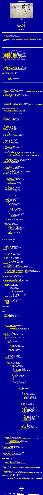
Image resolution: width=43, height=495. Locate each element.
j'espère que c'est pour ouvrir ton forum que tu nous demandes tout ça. (13, 60)
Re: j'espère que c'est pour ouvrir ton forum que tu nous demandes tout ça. (15, 61)
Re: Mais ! (26, 407)
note (6, 37)
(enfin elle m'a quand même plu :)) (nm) (12, 160)
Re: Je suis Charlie (5, 333)
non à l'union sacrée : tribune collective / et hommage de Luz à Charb (13, 272)
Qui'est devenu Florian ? (8, 166)
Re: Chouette (6, 50)
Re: (7, 174)
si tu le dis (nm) (17, 369)
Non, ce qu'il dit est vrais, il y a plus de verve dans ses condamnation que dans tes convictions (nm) (19, 472)
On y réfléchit (8, 201)
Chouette (4, 49)
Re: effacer (21, 389)
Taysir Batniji (24, 18)
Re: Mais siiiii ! (10, 226)
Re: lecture (7, 302)
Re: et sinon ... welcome (7, 240)
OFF (3, 148)
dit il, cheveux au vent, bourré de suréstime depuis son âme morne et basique (15, 111)
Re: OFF (6, 158)
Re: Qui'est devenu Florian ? (10, 167)
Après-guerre (12, 214)
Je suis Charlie (4, 322)
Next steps (6, 140)
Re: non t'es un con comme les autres (9, 323)
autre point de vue (5, 263)
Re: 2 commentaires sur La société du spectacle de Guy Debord (12, 280)
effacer (20, 388)
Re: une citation (5, 313)
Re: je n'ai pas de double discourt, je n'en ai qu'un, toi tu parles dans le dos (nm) (17, 153)
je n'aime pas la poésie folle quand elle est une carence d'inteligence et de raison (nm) (15, 102)
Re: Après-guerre (13, 216)
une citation (3, 311)
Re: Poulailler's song (28, 416)
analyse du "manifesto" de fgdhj (6, 446)
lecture (6, 301)
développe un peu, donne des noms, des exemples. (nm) (10, 466)
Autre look (21, 490)
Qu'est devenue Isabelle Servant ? (9, 195)
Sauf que (6, 248)
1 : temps (4, 34)
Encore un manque (6, 436)
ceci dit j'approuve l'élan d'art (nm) (9, 90)
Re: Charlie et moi (6, 252)
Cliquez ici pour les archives (21, 24)
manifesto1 (3, 458)
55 (20, 487)
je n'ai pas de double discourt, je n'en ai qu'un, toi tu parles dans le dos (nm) (15, 152)
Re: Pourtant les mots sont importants (13, 441)
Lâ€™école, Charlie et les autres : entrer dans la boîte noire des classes (13, 266)
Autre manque (6, 435)
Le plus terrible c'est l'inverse (26, 420)
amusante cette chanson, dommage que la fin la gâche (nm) (14, 159)
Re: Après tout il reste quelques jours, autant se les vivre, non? (12, 95)
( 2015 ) (3, 483)
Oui (8, 202)
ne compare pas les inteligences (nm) (12, 112)
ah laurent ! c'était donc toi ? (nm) (8, 471)
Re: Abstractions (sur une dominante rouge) (9, 276)
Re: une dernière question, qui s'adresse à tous (9, 51)
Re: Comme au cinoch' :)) (9, 358)
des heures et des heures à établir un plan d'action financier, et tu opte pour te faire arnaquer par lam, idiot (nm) (24, 155)
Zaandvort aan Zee (5, 116)
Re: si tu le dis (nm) (18, 370)
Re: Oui (9, 203)
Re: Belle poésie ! (8, 76)
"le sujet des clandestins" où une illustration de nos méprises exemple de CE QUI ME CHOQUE (19, 438)
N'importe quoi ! (23, 426)
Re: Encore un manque (8, 437)
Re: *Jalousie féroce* (9, 254)
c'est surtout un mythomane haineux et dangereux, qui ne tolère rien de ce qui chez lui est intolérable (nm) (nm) (21, 478)
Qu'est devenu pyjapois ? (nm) (8, 194)
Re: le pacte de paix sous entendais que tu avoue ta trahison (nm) (17, 154)
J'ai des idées (8, 232)
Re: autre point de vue (8, 264)
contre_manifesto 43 (6, 475)
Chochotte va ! (9, 210)
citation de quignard (6, 307)
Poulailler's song (26, 415)
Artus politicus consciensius (6, 72)
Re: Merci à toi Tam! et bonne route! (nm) (11, 138)
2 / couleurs (5, 35)
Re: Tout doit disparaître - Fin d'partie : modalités (11, 135)
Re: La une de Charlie (6, 245)
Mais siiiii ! (8, 225)
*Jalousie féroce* (7, 253)
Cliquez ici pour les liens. (21, 25)
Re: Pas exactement (15, 432)
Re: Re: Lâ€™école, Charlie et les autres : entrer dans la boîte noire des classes (17, 268)
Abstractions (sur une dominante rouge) (7, 275)
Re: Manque (5, 223)
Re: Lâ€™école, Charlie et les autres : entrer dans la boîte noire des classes (14, 267)
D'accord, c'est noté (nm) (11, 113)
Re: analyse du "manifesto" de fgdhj (8, 447)
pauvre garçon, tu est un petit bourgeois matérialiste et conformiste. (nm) (16, 463)
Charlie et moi (5, 249)
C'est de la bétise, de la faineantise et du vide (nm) (11, 103)
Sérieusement (5, 283)
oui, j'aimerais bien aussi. (12, 227)
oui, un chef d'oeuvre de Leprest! (9, 132)
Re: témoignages (27, 414)
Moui (8, 287)
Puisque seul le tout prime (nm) (9, 462)
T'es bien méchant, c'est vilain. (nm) (9, 161)
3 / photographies (7, 36)
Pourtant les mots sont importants (12, 440)
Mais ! (25, 406)
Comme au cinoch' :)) (8, 357)
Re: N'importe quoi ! (25, 427)
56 (21, 487)
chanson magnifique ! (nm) (9, 133)
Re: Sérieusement (6, 284)
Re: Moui (9, 288)
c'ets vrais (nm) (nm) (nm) (6, 470)
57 (22, 487)
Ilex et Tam (23, 26)
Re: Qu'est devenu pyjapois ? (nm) (10, 196)
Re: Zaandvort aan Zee (6, 117)
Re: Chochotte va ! (12, 213)
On (4, 151)
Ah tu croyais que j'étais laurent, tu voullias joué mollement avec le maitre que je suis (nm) (16, 465)
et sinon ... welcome (4, 239)
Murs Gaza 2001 (19, 18)
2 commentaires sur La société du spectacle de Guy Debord (10, 279)
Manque (4, 222)
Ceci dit (14, 217)
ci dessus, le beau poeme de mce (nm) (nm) (11, 94)
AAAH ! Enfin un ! (7, 150)
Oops (6, 200)
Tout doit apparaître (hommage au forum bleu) (8, 108)
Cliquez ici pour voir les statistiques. (21, 491)
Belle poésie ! (5, 73)
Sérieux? (6, 199)
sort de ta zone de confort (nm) (9, 42)
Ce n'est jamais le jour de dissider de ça (10, 337)
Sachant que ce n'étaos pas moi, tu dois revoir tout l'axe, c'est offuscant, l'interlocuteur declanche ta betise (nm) (19, 467)
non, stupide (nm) (6, 461)
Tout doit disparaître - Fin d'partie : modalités (9, 134)
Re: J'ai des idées (10, 233)
